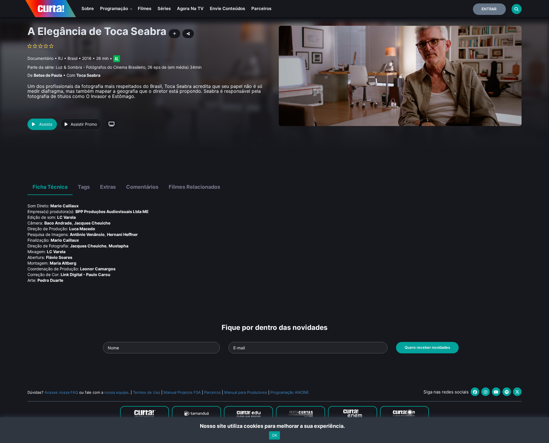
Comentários (142, 187)
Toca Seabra (88, 75)
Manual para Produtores (245, 392)
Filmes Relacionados (194, 187)
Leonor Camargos (98, 268)
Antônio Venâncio (87, 234)
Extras (108, 187)
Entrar (489, 9)
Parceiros (261, 8)
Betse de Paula (48, 75)
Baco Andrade (58, 222)
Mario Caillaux (64, 205)
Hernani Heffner (122, 234)
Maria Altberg (63, 263)
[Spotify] (506, 391)
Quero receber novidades (427, 347)
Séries (164, 8)
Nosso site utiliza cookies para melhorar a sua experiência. (274, 426)
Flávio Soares (59, 257)
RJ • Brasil (67, 58)
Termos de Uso (146, 392)
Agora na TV (190, 8)
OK (274, 435)
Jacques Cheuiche (92, 222)
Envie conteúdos (227, 8)
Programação (114, 8)
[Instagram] (485, 391)
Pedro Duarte (50, 280)
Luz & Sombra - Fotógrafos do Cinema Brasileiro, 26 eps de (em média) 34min (129, 67)
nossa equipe (116, 392)
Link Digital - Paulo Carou (85, 274)
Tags (84, 187)
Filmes (144, 8)
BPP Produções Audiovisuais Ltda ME (112, 211)
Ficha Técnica (50, 187)
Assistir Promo (84, 124)
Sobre (87, 8)
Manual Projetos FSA (182, 392)
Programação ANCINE (289, 392)
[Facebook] (475, 391)
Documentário (40, 58)
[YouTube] (496, 391)
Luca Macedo (82, 228)
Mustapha (118, 245)
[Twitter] (517, 391)
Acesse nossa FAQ (61, 392)
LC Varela (66, 217)
